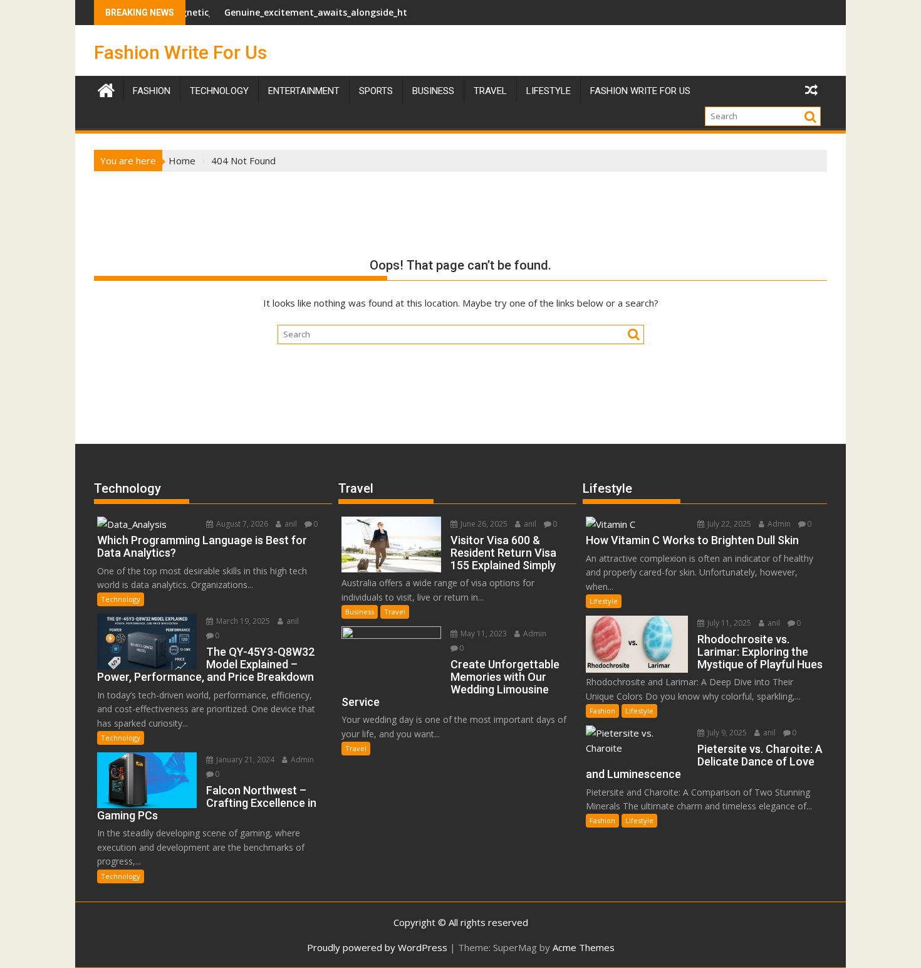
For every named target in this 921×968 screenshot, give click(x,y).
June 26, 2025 (483, 523)
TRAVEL (490, 91)
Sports (376, 91)
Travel (394, 611)
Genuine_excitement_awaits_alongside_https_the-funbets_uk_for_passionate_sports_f (388, 12)
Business (433, 91)
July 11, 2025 (728, 623)
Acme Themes (584, 947)
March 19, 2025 (242, 621)
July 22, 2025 (728, 523)
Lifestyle (548, 91)
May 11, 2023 (483, 633)
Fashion (151, 91)
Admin (301, 759)
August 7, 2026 (241, 523)
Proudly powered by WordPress (377, 947)
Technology (219, 91)
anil (290, 523)
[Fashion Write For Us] (106, 89)
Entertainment (304, 91)
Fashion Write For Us (180, 52)
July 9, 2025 (726, 732)
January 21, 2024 (244, 759)
